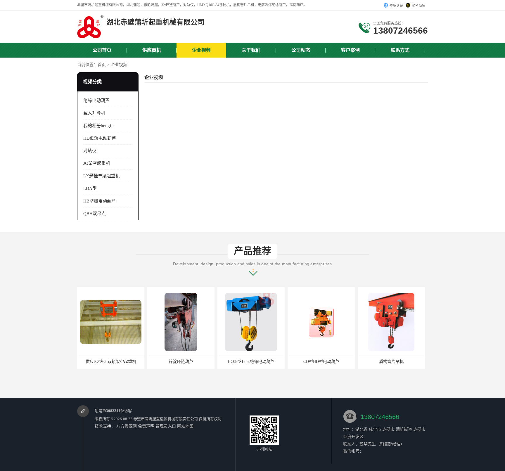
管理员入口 (165, 426)
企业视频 (201, 50)
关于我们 (251, 50)
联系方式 (400, 50)
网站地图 (185, 426)
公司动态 (300, 50)
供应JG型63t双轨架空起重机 (111, 361)
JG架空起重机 (96, 163)
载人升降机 (94, 113)
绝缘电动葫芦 (96, 100)
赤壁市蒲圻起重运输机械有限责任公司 (165, 419)
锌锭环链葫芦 (181, 361)
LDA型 (90, 188)
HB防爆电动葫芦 (99, 201)
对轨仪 (89, 150)
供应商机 (151, 50)
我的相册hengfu (98, 125)
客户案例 (350, 50)
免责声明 (146, 426)
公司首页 (102, 50)
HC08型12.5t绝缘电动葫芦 (251, 361)
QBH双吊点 (94, 213)
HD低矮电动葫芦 (99, 138)
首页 (102, 65)
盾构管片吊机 (391, 361)
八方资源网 (126, 426)
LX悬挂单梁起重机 (101, 176)
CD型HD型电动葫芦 (321, 361)
